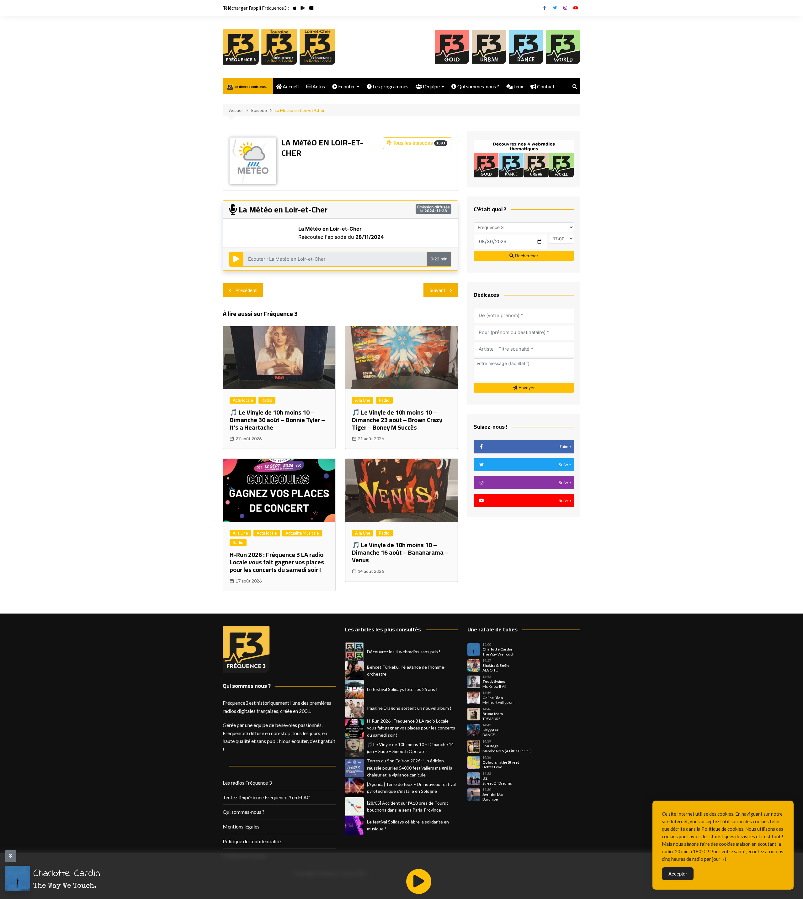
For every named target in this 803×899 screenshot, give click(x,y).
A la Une (362, 400)
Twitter (555, 8)
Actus (318, 86)
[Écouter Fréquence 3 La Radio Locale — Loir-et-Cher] (317, 47)
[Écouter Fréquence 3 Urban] (489, 47)
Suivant (437, 290)
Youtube (575, 8)
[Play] (418, 881)
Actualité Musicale (302, 533)
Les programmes (390, 86)
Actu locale (243, 400)
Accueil (290, 86)
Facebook (544, 8)
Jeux (518, 86)
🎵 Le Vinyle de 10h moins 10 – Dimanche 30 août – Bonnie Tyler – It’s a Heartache (277, 419)
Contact (545, 86)
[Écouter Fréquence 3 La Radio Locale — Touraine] (279, 47)
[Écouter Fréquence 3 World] (563, 47)
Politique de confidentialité (252, 841)
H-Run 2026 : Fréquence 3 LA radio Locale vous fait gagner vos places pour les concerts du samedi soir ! (277, 562)
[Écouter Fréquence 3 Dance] (526, 47)
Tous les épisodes (418, 143)
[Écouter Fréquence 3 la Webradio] (241, 47)
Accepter (677, 873)
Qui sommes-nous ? (477, 86)
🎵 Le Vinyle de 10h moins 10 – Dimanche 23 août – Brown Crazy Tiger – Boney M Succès (397, 419)
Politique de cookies (722, 829)
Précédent (246, 290)
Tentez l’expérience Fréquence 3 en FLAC (266, 797)
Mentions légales (241, 826)
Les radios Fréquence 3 (247, 783)
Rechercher (526, 255)
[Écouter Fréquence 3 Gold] (452, 47)
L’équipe (431, 86)
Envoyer (526, 387)
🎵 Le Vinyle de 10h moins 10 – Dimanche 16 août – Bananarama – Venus (400, 552)
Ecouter (346, 86)
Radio (267, 400)
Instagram (565, 8)
